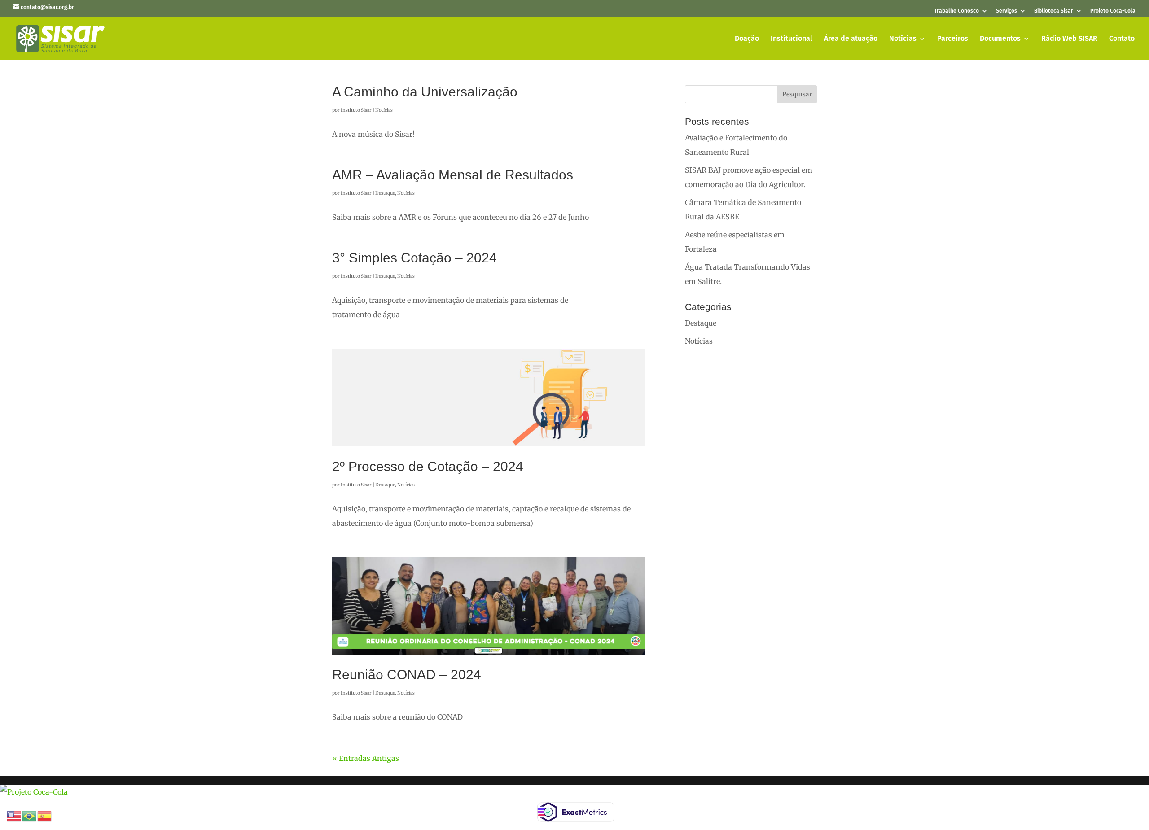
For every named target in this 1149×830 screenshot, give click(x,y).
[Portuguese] (29, 815)
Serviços (1006, 11)
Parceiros (952, 39)
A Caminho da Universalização (424, 91)
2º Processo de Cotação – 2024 (427, 466)
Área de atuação (850, 39)
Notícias (903, 39)
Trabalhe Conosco (956, 11)
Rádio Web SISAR (1069, 39)
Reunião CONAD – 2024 (406, 674)
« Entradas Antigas (365, 758)
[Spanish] (45, 815)
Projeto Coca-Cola (1113, 11)
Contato (1122, 39)
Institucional (791, 39)
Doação (747, 39)
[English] (14, 815)
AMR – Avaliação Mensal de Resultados (452, 174)
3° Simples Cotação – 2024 (414, 257)
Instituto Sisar (356, 110)
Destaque (385, 193)
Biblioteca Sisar (1053, 11)
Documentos (1000, 39)
